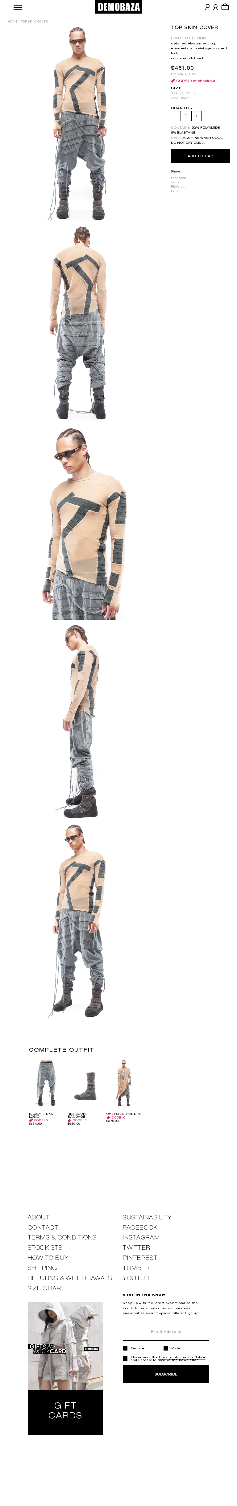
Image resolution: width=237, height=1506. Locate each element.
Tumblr (136, 1268)
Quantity (182, 108)
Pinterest (178, 186)
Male (175, 1348)
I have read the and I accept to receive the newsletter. (168, 1358)
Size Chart (180, 98)
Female (137, 1348)
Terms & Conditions (62, 1237)
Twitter (176, 182)
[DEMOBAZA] (119, 7)
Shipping (42, 1268)
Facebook (178, 178)
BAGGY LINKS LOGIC (41, 1115)
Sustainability (147, 1217)
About (39, 1217)
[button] (18, 6)
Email (175, 191)
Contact (43, 1227)
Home (12, 21)
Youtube (138, 1278)
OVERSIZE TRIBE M (123, 1113)
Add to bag (201, 156)
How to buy (48, 1258)
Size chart (46, 1288)
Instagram (141, 1237)
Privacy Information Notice (182, 1357)
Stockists (45, 1247)
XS (174, 93)
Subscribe (166, 1374)
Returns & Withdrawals (70, 1278)
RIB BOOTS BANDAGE (77, 1115)
